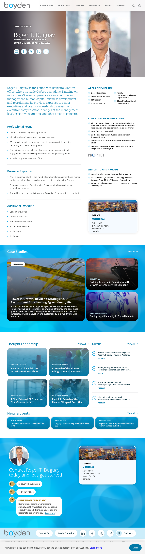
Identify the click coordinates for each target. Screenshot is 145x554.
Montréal (98, 219)
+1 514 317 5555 (26, 491)
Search (133, 6)
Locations (94, 5)
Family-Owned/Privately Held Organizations (126, 95)
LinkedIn (83, 533)
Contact (121, 5)
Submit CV (44, 533)
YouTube (110, 533)
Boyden (17, 5)
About (108, 5)
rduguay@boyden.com (29, 483)
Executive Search (22, 26)
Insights (79, 5)
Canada (41, 39)
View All (131, 251)
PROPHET (96, 154)
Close (135, 548)
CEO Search (96, 100)
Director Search (98, 103)
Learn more (95, 547)
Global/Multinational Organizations (126, 102)
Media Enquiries (66, 533)
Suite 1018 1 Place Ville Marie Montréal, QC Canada (100, 227)
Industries (64, 5)
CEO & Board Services (100, 96)
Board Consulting (98, 93)
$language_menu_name (140, 6)
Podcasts (128, 533)
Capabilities (46, 5)
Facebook (92, 533)
